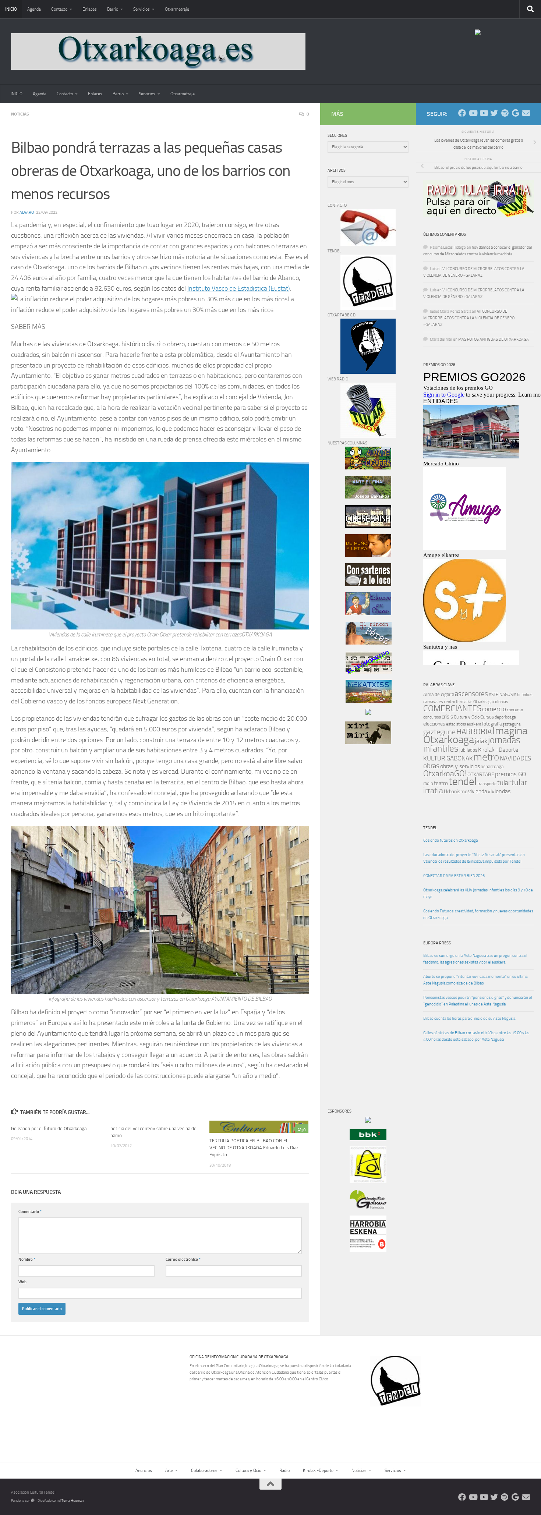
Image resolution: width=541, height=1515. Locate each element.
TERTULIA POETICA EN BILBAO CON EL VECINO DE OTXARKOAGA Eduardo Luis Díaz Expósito (253, 1147)
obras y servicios (460, 766)
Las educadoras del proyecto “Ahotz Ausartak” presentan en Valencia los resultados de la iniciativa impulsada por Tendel (474, 858)
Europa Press (437, 943)
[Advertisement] (350, 875)
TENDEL (430, 828)
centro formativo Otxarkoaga (468, 701)
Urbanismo (455, 791)
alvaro (27, 212)
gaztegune (439, 732)
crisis (447, 716)
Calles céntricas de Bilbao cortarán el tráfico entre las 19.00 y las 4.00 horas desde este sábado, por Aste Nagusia (476, 1036)
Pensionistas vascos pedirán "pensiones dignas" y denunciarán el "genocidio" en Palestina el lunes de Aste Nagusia (477, 1001)
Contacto (59, 9)
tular (503, 782)
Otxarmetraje (177, 9)
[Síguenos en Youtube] (473, 113)
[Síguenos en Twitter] (494, 113)
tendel (463, 781)
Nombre (26, 1259)
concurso (515, 709)
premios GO (510, 774)
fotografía (492, 724)
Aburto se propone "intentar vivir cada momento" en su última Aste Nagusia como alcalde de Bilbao (475, 980)
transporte (486, 783)
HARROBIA (474, 731)
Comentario (30, 1211)
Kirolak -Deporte (498, 749)
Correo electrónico (183, 1259)
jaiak (481, 741)
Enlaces (89, 9)
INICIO (11, 9)
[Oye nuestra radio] (505, 113)
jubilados (468, 750)
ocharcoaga (492, 766)
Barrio (112, 9)
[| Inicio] (158, 51)
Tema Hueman (72, 1500)
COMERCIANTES (452, 708)
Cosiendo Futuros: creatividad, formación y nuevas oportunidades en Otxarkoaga (478, 914)
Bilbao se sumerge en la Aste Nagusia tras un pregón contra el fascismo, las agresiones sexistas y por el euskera (475, 959)
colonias (500, 701)
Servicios (141, 9)
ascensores (471, 694)
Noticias (20, 114)
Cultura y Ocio (467, 717)
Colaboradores (204, 1470)
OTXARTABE (480, 774)
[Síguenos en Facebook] (462, 113)
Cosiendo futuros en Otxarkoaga (450, 840)
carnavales (433, 701)
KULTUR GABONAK (448, 758)
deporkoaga (505, 717)
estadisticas (456, 724)
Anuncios (143, 1470)
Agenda (34, 9)
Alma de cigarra (438, 694)
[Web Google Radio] (515, 113)
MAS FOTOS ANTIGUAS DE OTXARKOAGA (493, 339)
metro (486, 757)
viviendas (499, 791)
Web (22, 1282)
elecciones (434, 724)
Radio (284, 1470)
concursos (432, 717)
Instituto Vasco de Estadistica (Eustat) (238, 288)
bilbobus (525, 694)
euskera (474, 724)
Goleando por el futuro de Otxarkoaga (48, 1128)
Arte (169, 1470)
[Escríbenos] (526, 113)
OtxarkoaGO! (445, 773)
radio (428, 783)
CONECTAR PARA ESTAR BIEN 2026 (454, 875)
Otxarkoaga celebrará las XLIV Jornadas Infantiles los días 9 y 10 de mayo (478, 893)
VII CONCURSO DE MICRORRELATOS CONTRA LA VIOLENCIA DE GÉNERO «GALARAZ (469, 318)
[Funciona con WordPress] (33, 1500)
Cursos (487, 717)
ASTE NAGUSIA (502, 694)
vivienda (477, 791)
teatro (441, 783)
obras (431, 766)
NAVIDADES (515, 758)
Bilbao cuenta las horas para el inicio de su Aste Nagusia (469, 1018)
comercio (494, 709)
